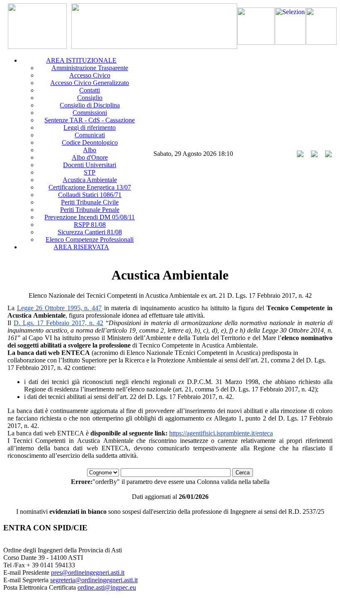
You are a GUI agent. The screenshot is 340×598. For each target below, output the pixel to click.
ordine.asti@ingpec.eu (107, 587)
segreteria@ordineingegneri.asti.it (94, 579)
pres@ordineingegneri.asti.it (87, 572)
